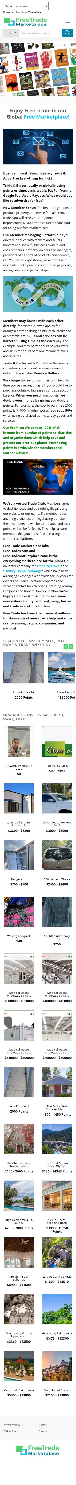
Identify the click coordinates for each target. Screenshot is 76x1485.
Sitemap (44, 1431)
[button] (11, 32)
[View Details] (23, 676)
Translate (35, 12)
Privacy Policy (12, 1424)
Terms (43, 1424)
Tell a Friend (11, 1431)
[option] (38, 70)
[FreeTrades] (26, 21)
